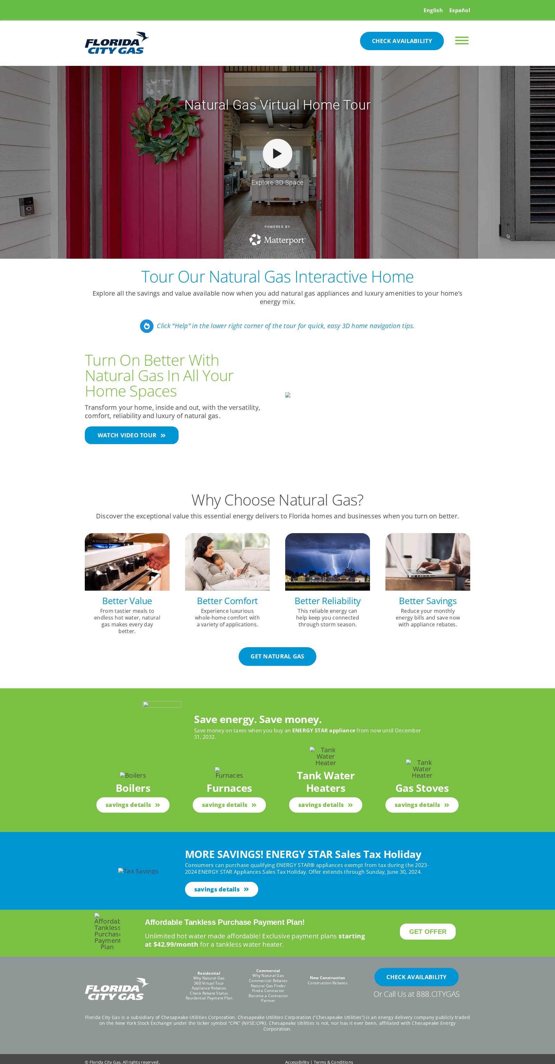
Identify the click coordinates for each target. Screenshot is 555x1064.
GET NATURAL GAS (277, 656)
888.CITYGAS (438, 993)
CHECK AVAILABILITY (402, 41)
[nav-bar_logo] (117, 35)
